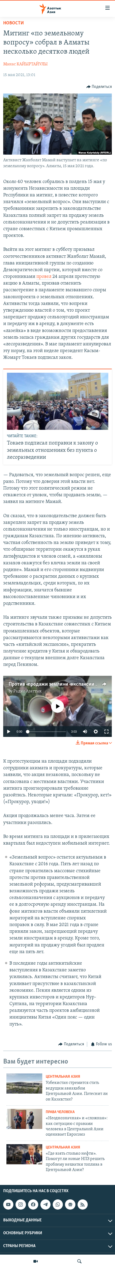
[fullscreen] (106, 731)
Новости (13, 23)
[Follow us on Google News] (70, 1205)
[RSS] (83, 1205)
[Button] (99, 86)
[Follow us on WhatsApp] (58, 1205)
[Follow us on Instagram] (21, 1205)
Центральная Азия (63, 1077)
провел (44, 276)
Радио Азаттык (27, 691)
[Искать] (79, 1261)
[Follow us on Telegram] (45, 1205)
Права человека (60, 1112)
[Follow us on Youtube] (8, 1205)
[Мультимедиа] (36, 1261)
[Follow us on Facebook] (33, 1205)
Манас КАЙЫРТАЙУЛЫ (25, 64)
